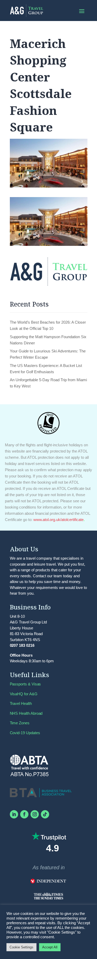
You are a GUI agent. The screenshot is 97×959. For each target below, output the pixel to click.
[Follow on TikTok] (45, 814)
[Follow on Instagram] (35, 814)
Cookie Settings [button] (21, 947)
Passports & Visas (25, 684)
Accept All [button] (49, 947)
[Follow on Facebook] (24, 814)
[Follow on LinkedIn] (14, 814)
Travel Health (21, 703)
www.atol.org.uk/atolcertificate (58, 519)
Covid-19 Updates (25, 733)
